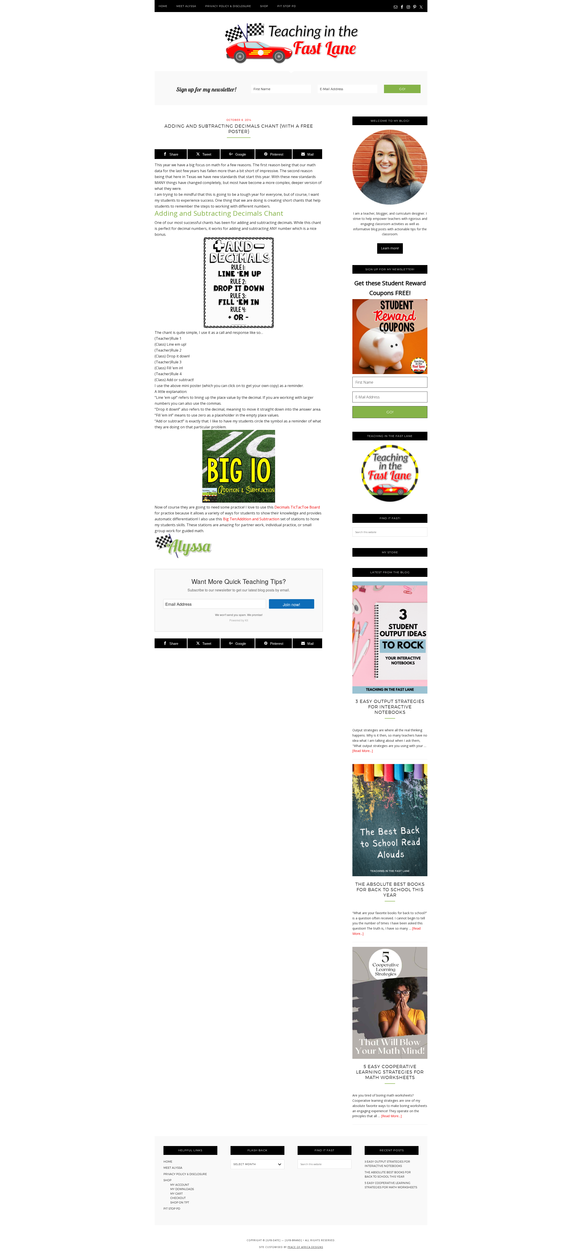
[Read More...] (362, 751)
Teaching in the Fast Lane (291, 41)
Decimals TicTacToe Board (297, 507)
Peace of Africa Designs (305, 1247)
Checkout (178, 1198)
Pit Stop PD (171, 1208)
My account (179, 1184)
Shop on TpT (179, 1202)
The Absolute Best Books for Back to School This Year (390, 889)
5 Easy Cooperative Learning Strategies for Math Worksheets (390, 1072)
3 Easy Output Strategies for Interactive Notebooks (390, 707)
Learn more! (390, 248)
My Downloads (182, 1189)
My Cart (176, 1193)
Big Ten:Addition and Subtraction (251, 518)
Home (167, 1161)
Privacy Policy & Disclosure (185, 1174)
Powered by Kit (238, 620)
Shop (167, 1180)
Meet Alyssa (172, 1167)
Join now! (291, 604)
